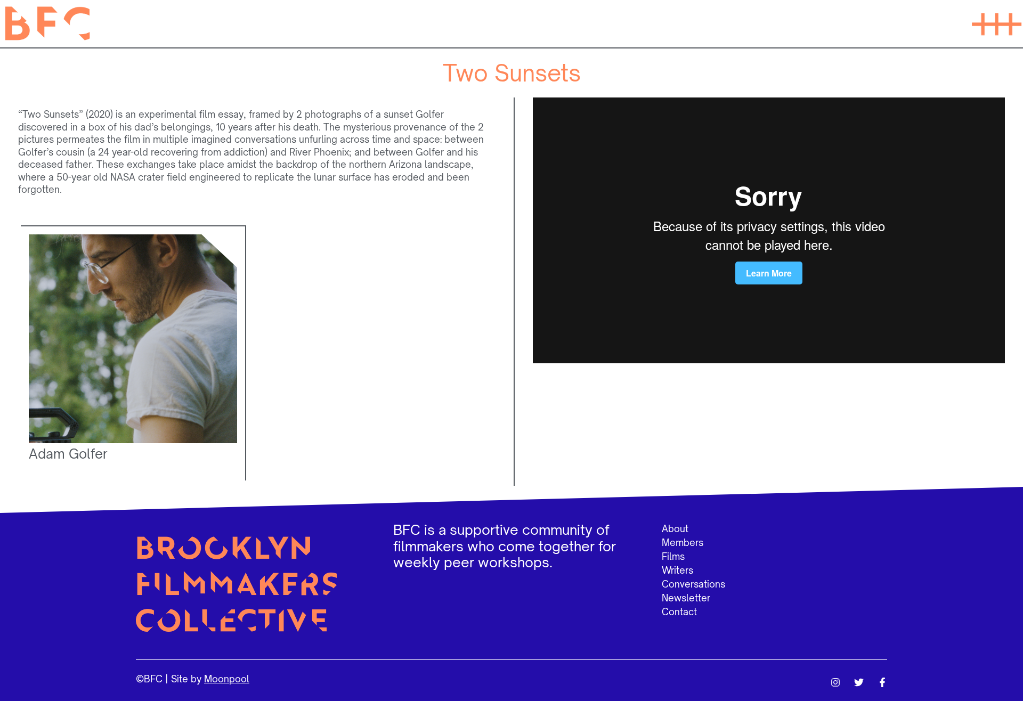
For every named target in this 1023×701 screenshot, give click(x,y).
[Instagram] (835, 682)
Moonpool (226, 678)
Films (673, 556)
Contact (679, 611)
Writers (677, 570)
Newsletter (686, 598)
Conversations (693, 584)
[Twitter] (859, 682)
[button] (996, 23)
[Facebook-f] (882, 682)
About (675, 528)
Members (682, 542)
